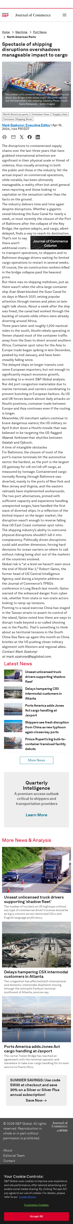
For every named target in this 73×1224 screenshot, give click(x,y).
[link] (36, 799)
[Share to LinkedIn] (38, 137)
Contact (9, 1161)
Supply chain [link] (60, 114)
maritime (21, 32)
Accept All (36, 1216)
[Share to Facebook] (30, 137)
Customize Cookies (36, 1205)
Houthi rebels (41, 331)
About (7, 1150)
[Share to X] (22, 137)
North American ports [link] (15, 114)
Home (6, 32)
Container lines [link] (40, 114)
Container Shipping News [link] (17, 119)
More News (36, 760)
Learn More (36, 814)
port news (40, 32)
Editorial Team (14, 1156)
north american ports (21, 37)
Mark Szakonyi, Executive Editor (26, 125)
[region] (36, 1194)
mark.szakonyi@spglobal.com (28, 656)
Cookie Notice (27, 1196)
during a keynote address (40, 579)
